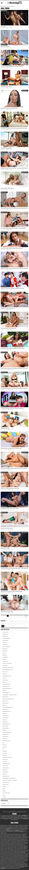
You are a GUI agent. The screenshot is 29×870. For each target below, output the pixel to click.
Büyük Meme (5, 657)
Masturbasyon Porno (7, 723)
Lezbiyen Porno (6, 715)
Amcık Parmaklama (6, 638)
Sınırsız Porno (5, 765)
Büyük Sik (4, 659)
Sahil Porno (5, 755)
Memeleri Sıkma (6, 728)
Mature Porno (5, 726)
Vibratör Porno (5, 784)
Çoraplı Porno (5, 661)
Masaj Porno (5, 721)
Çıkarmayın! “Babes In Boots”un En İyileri (10, 508)
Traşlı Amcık (5, 769)
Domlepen (24, 815)
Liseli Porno (5, 719)
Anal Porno (5, 642)
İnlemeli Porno (5, 696)
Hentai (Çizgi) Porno (6, 692)
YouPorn (4, 797)
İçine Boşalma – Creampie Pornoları (9, 694)
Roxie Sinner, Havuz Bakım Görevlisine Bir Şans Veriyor (12, 348)
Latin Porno (5, 713)
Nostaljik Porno (6, 734)
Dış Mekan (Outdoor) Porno (8, 667)
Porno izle (25, 818)
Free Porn (4, 678)
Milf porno (17, 830)
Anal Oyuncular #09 (5, 428)
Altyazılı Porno (5, 634)
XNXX (4, 788)
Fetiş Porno (5, 673)
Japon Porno (5, 701)
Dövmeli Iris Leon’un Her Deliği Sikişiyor (9, 108)
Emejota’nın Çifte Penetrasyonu (8, 308)
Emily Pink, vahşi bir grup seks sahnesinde (10, 488)
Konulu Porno (5, 709)
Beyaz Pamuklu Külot (5, 46)
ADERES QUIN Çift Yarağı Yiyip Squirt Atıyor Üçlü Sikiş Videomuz (14, 268)
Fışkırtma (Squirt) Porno (7, 675)
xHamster (4, 786)
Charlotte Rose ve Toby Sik (7, 528)
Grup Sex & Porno (6, 686)
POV (3, 749)
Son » (26, 617)
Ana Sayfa (4, 6)
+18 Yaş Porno (5, 632)
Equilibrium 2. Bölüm (5, 548)
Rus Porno (5, 753)
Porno (14, 814)
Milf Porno (5, 730)
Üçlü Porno (5, 774)
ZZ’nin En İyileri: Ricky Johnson (7, 188)
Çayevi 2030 (3, 26)
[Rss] (14, 810)
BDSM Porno (5, 650)
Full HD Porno (5, 680)
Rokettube (5, 751)
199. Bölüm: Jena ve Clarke (6, 86)
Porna (22, 866)
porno (6, 818)
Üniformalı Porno (6, 776)
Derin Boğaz (5, 665)
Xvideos (4, 790)
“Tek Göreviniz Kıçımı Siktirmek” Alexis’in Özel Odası (12, 408)
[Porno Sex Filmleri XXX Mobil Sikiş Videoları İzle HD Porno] (14, 2)
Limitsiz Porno (5, 717)
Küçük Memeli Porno (7, 711)
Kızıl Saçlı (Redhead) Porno (8, 707)
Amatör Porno (5, 636)
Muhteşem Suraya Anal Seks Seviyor (8, 328)
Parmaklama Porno (6, 740)
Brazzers (4, 652)
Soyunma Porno (6, 767)
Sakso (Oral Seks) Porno (7, 757)
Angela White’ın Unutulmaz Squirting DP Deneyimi (11, 591)
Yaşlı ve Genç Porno (6, 792)
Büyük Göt (5, 655)
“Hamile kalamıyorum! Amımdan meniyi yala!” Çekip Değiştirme (14, 568)
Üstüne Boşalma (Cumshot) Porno (9, 778)
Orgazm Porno (5, 736)
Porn (4, 742)
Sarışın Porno (5, 759)
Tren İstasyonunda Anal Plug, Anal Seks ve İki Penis (12, 66)
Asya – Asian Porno (6, 646)
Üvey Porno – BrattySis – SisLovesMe (10, 780)
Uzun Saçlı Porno (6, 782)
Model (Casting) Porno (7, 732)
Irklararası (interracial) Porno (8, 698)
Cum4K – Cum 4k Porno (7, 663)
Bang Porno (5, 648)
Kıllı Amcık (4, 705)
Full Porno (5, 682)
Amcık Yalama (5, 640)
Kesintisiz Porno (6, 703)
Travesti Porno (5, 772)
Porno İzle (5, 746)
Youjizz (4, 794)
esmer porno (9, 830)
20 (18, 616)
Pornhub (4, 744)
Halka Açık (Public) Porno (7, 688)
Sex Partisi (5, 761)
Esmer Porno (5, 671)
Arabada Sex (5, 644)
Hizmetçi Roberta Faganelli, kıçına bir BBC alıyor (11, 448)
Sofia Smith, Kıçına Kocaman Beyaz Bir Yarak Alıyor (12, 248)
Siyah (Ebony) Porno (6, 763)
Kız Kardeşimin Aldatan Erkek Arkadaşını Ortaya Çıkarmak (13, 228)
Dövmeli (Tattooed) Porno (8, 669)
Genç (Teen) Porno (6, 684)
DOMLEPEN (2, 868)
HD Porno (4, 690)
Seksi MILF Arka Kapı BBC (6, 148)
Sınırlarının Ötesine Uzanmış (7, 611)
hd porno (9, 828)
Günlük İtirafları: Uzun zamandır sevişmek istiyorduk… (13, 288)
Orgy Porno (5, 738)
